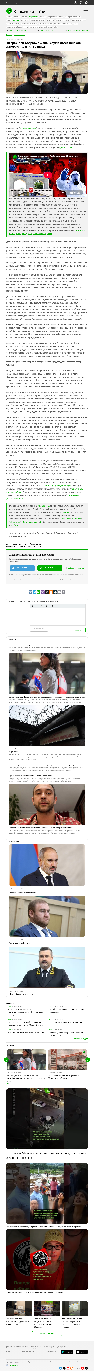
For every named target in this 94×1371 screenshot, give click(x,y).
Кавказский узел (28, 128)
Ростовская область (46, 23)
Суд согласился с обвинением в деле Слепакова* (30, 775)
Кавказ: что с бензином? (17, 30)
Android (41, 506)
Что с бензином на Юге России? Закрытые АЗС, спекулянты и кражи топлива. (72, 1322)
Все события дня (81, 1039)
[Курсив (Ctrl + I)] (37, 606)
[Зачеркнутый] (46, 606)
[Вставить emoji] (52, 606)
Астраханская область (55, 17)
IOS (48, 506)
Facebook (65, 518)
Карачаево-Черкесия (63, 20)
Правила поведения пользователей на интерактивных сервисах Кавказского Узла (54, 1362)
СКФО (76, 23)
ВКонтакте (15, 522)
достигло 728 (65, 147)
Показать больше (47, 1333)
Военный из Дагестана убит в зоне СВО (26, 1032)
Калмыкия (50, 20)
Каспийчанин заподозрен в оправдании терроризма (66, 1010)
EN (11, 2)
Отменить (77, 630)
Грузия (9, 20)
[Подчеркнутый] (41, 606)
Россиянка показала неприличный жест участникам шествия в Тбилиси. (44, 1322)
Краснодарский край (79, 20)
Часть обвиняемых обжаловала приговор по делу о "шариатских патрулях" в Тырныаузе (43, 750)
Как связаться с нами (27, 1352)
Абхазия (9, 17)
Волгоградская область (73, 17)
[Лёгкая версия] (16, 3)
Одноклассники (29, 522)
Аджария (17, 17)
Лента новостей (19, 35)
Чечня (25, 27)
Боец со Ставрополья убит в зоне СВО (66, 1022)
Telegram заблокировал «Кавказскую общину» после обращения (34, 1292)
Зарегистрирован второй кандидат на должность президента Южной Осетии (25, 1023)
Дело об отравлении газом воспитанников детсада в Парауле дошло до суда (42, 764)
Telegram (65, 512)
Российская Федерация (29, 23)
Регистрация (39, 629)
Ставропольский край (14, 27)
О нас (8, 1352)
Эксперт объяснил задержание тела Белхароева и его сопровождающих (40, 827)
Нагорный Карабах (13, 23)
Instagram (76, 518)
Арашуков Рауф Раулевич (20, 942)
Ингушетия (25, 20)
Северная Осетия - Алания (63, 23)
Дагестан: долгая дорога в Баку (56, 485)
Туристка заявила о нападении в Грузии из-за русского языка (17, 1321)
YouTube (15, 525)
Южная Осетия (34, 27)
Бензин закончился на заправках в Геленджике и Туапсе (63, 1076)
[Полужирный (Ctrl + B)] (32, 606)
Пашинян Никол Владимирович (23, 891)
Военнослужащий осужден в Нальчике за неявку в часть (67, 1033)
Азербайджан (33, 17)
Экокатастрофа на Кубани (77, 30)
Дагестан (16, 20)
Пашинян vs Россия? (47, 30)
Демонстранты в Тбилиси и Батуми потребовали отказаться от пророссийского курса (47, 696)
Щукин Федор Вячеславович (21, 994)
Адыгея (24, 17)
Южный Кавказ (46, 27)
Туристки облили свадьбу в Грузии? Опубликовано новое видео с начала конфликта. (44, 1226)
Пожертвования (50, 1352)
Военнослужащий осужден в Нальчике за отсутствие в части (36, 644)
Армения (43, 17)
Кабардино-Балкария (38, 20)
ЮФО (55, 27)
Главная (9, 35)
